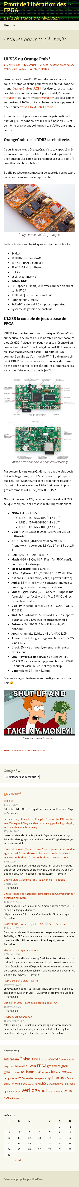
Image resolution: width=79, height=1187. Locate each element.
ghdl (64, 1066)
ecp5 (46, 65)
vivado (51, 1091)
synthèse (42, 1083)
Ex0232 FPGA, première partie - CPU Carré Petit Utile (35, 924)
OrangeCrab (21, 88)
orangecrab (66, 65)
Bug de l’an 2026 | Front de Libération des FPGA (31, 1002)
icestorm (46, 1072)
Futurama (49, 738)
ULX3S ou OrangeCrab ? (27, 59)
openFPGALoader (22, 1078)
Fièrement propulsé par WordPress (24, 1179)
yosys (22, 69)
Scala (70, 1078)
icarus (30, 1072)
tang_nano (69, 1083)
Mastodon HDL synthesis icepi (21, 950)
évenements (19, 1098)
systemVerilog (56, 1083)
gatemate (54, 1066)
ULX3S (37, 88)
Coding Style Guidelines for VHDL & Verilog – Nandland (34, 879)
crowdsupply (45, 98)
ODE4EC (8, 801)
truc (9, 1091)
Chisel (25, 1059)
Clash (46, 1059)
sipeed (23, 1083)
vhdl (42, 1090)
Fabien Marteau (41, 69)
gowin (8, 1071)
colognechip (67, 1059)
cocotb (54, 1059)
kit (53, 1071)
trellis (7, 69)
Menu (7, 25)
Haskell (17, 1072)
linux (58, 1072)
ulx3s (14, 69)
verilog (29, 1090)
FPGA (41, 1065)
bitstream (11, 1059)
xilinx (68, 1091)
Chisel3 (37, 1059)
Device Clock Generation (18, 1017)
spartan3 (31, 1084)
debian (18, 1066)
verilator (16, 1091)
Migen (69, 1072)
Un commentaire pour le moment (26, 750)
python (52, 1077)
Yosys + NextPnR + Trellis (36, 107)
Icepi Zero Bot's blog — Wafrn (21, 980)
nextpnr (54, 65)
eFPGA (33, 1066)
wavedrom (60, 1091)
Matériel (31, 65)
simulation (11, 1083)
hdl (23, 1072)
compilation (9, 1066)
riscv (63, 1078)
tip (5, 1091)
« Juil (18, 1160)
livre (64, 1072)
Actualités (14, 793)
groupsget (11, 98)
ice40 (38, 1072)
